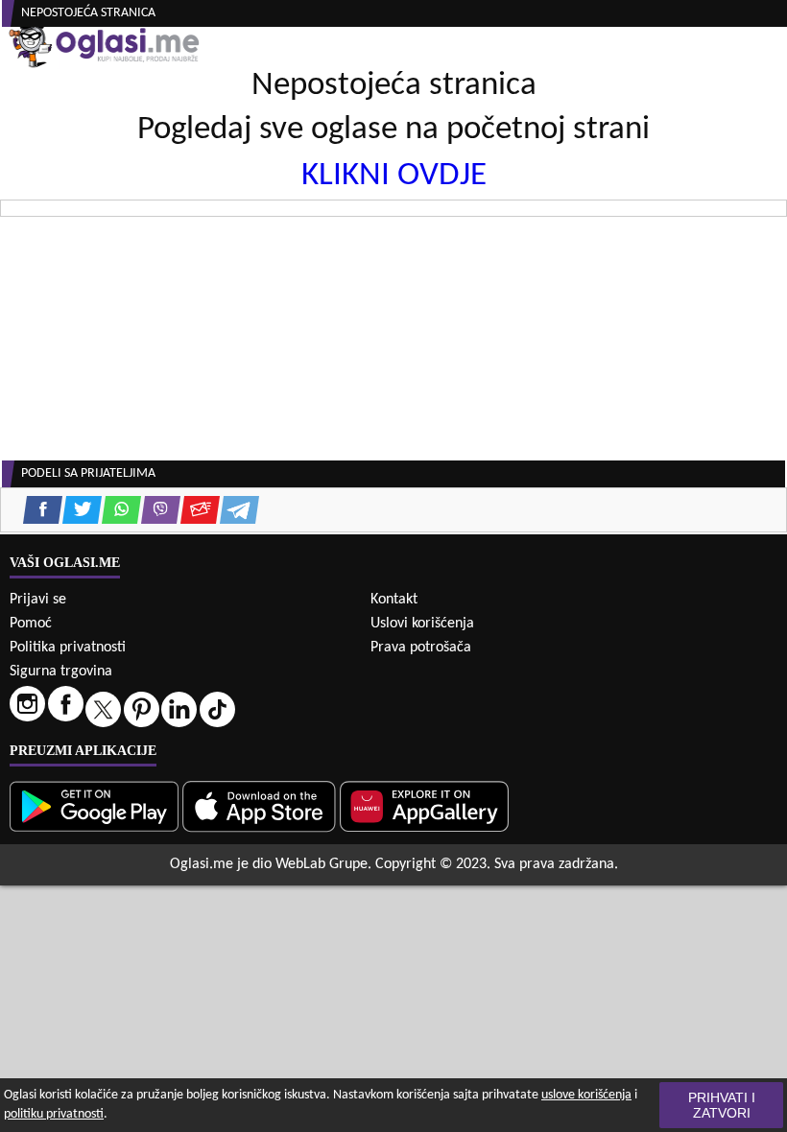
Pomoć (31, 623)
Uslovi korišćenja (422, 623)
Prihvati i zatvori (721, 1105)
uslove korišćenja (586, 1095)
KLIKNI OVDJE (394, 176)
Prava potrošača (420, 647)
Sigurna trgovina (61, 671)
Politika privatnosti (68, 647)
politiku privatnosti (54, 1114)
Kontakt (393, 599)
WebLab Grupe (321, 864)
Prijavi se (38, 599)
